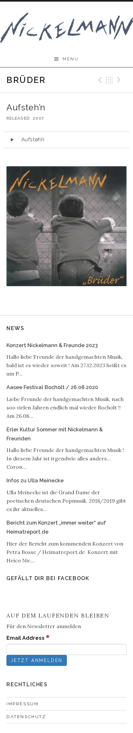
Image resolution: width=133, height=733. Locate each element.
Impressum (22, 703)
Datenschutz (26, 716)
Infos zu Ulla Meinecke (35, 480)
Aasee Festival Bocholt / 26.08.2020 (52, 387)
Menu (70, 58)
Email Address (26, 638)
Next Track (120, 80)
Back (109, 80)
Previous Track (99, 80)
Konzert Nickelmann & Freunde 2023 (52, 345)
